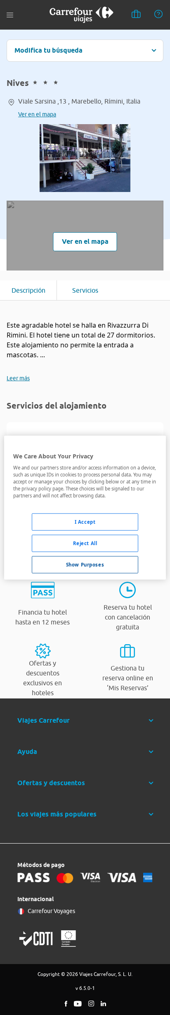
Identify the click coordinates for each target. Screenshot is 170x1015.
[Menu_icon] (10, 15)
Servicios (85, 290)
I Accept (85, 522)
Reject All (85, 543)
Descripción (28, 290)
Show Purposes (85, 565)
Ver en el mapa (37, 114)
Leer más (18, 378)
